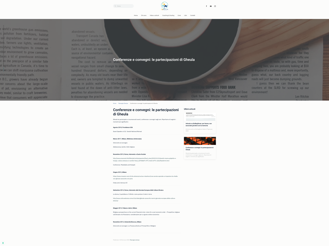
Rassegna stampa (134, 240)
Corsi (179, 15)
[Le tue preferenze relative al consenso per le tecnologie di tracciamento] (3, 243)
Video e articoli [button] (154, 15)
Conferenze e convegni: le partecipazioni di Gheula (199, 149)
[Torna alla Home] (164, 6)
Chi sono (143, 15)
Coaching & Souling (168, 15)
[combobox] (123, 6)
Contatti (192, 15)
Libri (185, 15)
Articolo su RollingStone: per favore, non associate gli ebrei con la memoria (199, 124)
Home (136, 15)
